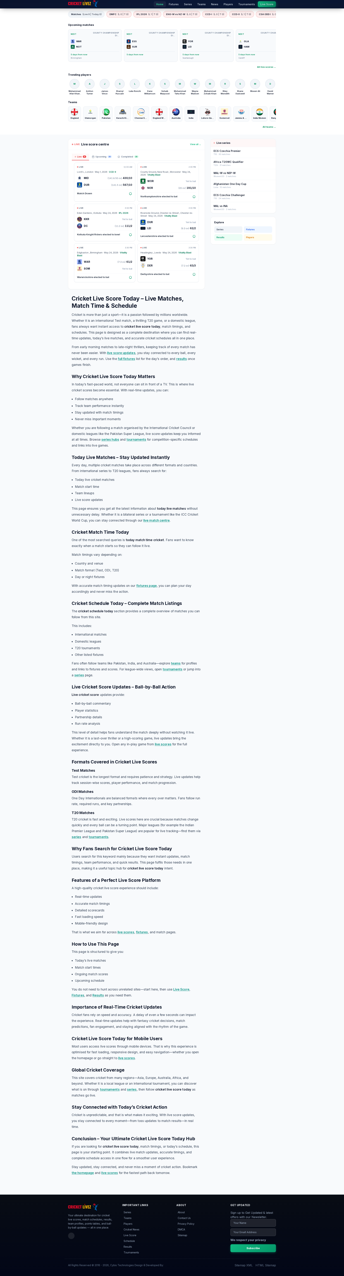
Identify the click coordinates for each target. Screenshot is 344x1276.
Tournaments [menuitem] (246, 4)
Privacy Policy (186, 1223)
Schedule (129, 1240)
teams (176, 663)
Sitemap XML (244, 1265)
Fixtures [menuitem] (174, 4)
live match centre (156, 520)
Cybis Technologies (122, 1265)
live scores (163, 744)
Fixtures (78, 995)
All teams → (269, 127)
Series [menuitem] (188, 4)
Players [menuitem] (228, 4)
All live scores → (266, 67)
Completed (129, 156)
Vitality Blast (153, 174)
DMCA (181, 1229)
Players (250, 237)
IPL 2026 (147, 14)
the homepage (83, 1173)
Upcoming (103, 156)
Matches (86, 14)
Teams (128, 1218)
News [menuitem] (214, 4)
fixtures (142, 932)
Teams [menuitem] (201, 4)
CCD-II (241, 14)
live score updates (121, 353)
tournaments (136, 439)
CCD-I (214, 14)
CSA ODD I (271, 14)
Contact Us (184, 1218)
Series (219, 229)
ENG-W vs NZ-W (181, 14)
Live (81, 156)
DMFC (118, 14)
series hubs (110, 439)
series (79, 675)
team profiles (75, 1223)
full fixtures (126, 359)
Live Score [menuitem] (266, 4)
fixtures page (146, 586)
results (181, 359)
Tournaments (131, 1252)
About (181, 1212)
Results (98, 995)
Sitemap (182, 1235)
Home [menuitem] (159, 4)
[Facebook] (71, 1236)
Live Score (181, 989)
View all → (195, 144)
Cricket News (131, 1229)
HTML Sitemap (265, 1265)
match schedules (92, 1219)
